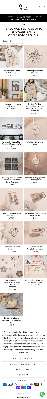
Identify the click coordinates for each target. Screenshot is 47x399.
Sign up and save (23, 359)
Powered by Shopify (23, 397)
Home (23, 24)
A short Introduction (23, 364)
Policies (23, 380)
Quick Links (23, 370)
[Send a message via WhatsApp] (42, 394)
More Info (23, 375)
